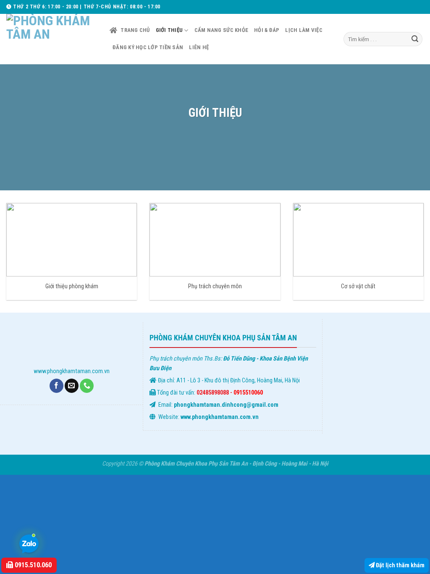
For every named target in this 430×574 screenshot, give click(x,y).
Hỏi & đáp (266, 30)
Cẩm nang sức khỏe (221, 30)
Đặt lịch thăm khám (400, 565)
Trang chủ (135, 30)
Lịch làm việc (303, 30)
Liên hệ (199, 47)
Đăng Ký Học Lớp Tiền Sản (148, 47)
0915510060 (248, 392)
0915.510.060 (32, 565)
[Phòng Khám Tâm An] (51, 39)
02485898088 (213, 392)
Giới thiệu (169, 30)
